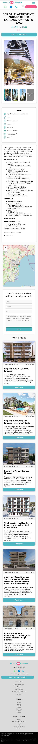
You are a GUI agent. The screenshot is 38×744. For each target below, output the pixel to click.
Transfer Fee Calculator (19, 726)
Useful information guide (19, 721)
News (19, 724)
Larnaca (19, 703)
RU (23, 7)
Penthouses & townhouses (19, 691)
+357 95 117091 (21, 667)
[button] (5, 247)
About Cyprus (19, 723)
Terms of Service (32, 740)
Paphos (19, 705)
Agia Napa (19, 709)
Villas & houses (19, 689)
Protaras (19, 710)
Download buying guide (18, 677)
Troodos (19, 712)
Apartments (19, 688)
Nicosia (19, 707)
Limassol (19, 702)
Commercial (19, 693)
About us (19, 719)
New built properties (19, 684)
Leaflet (24, 286)
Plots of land (19, 694)
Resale (19, 686)
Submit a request (31, 7)
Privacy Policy (24, 740)
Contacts (19, 728)
